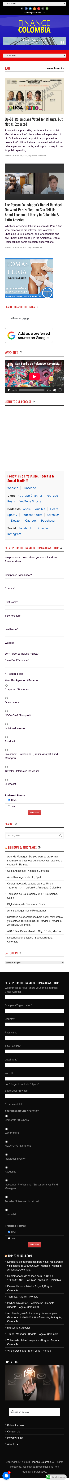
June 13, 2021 (21, 247)
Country (10, 588)
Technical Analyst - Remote (22, 1296)
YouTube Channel (30, 495)
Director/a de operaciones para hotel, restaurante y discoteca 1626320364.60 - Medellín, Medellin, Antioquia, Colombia (35, 921)
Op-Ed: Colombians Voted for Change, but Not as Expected (34, 121)
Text (13, 806)
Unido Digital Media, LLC (35, 12)
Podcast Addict (32, 514)
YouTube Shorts (30, 501)
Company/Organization (18, 575)
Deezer (16, 520)
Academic (10, 741)
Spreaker (53, 514)
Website (12, 488)
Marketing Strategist (18, 1327)
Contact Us (13, 1431)
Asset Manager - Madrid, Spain (24, 877)
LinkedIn (42, 528)
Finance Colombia (41, 1462)
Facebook (25, 528)
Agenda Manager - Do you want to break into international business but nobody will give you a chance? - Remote (34, 860)
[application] (34, 376)
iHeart (54, 509)
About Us (12, 1444)
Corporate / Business (17, 689)
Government (12, 702)
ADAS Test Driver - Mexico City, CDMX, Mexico (34, 931)
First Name (11, 602)
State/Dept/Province (17, 660)
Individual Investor (15, 728)
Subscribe (29, 488)
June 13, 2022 (21, 155)
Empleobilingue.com (20, 1256)
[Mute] (54, 390)
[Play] (9, 390)
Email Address (13, 561)
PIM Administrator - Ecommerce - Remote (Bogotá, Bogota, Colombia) (30, 1305)
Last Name (11, 629)
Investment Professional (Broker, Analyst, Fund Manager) (31, 756)
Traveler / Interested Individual (22, 771)
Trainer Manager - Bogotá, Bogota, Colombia (32, 1334)
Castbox (31, 520)
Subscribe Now (16, 1425)
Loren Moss (36, 247)
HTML (14, 799)
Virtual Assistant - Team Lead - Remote (29, 1350)
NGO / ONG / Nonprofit (18, 715)
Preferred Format (15, 795)
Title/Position (13, 615)
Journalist (10, 784)
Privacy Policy (15, 1437)
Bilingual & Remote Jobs (22, 847)
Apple (27, 509)
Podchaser (48, 520)
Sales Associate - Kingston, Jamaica (28, 870)
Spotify (12, 514)
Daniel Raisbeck (38, 155)
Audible (40, 509)
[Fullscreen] (60, 390)
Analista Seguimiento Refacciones (27, 910)
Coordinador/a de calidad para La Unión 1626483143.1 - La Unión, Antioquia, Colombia (34, 885)
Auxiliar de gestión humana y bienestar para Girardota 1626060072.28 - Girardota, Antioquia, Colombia (34, 1317)
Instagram (14, 534)
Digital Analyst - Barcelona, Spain (26, 904)
